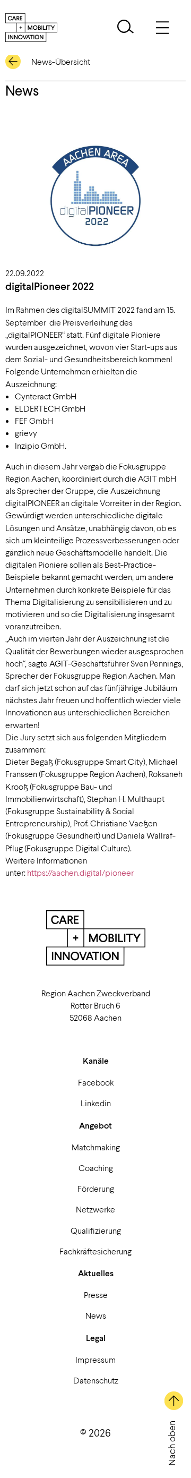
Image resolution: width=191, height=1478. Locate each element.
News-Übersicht (60, 61)
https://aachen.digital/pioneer (80, 872)
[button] (125, 28)
